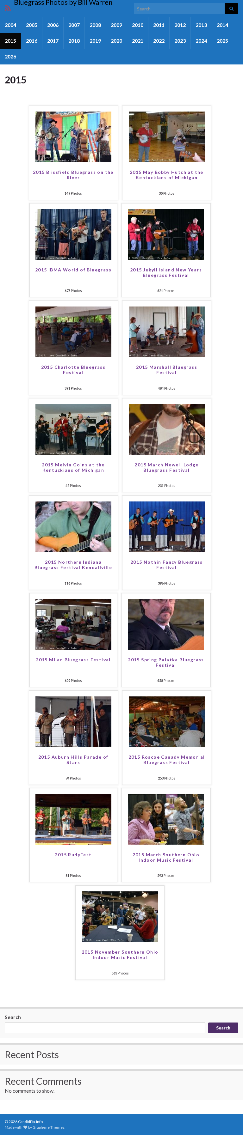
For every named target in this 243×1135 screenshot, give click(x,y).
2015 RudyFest (73, 854)
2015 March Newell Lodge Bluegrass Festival (166, 467)
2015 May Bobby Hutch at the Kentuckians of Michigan (166, 174)
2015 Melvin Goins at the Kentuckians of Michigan (73, 467)
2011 (159, 25)
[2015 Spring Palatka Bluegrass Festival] (166, 624)
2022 (159, 41)
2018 (74, 41)
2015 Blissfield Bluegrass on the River (73, 174)
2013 (201, 25)
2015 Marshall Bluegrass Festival (166, 369)
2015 (10, 41)
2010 (137, 25)
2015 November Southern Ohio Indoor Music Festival (120, 954)
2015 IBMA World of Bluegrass (73, 269)
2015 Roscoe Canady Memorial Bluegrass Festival (166, 759)
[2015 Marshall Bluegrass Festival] (167, 331)
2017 (53, 41)
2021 (137, 41)
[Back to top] (229, 1121)
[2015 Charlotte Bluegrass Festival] (73, 331)
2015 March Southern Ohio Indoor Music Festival (166, 857)
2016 (31, 41)
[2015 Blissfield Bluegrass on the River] (73, 136)
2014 (222, 25)
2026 (10, 56)
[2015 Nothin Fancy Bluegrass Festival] (167, 526)
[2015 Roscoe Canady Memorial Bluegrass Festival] (167, 721)
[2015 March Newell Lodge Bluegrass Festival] (167, 429)
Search (13, 1017)
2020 (116, 41)
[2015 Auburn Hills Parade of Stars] (73, 721)
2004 (10, 25)
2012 (180, 25)
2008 (95, 25)
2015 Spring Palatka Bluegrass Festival (166, 662)
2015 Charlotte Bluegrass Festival (73, 369)
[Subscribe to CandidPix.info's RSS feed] (8, 6)
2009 (116, 25)
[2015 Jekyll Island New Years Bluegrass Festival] (166, 234)
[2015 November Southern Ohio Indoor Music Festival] (120, 916)
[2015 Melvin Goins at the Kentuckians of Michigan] (73, 429)
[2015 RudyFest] (73, 819)
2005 (31, 25)
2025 (222, 41)
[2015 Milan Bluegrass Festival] (73, 624)
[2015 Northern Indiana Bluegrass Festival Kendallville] (73, 526)
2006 (53, 25)
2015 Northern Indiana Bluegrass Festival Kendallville (73, 564)
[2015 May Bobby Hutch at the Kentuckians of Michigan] (167, 136)
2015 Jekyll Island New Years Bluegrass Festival (166, 272)
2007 (74, 25)
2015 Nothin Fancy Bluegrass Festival (166, 564)
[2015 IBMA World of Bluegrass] (73, 234)
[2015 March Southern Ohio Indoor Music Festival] (166, 819)
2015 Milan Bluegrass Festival (73, 659)
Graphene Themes (49, 1127)
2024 (201, 41)
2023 (180, 41)
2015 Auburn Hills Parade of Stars (73, 759)
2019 (95, 41)
